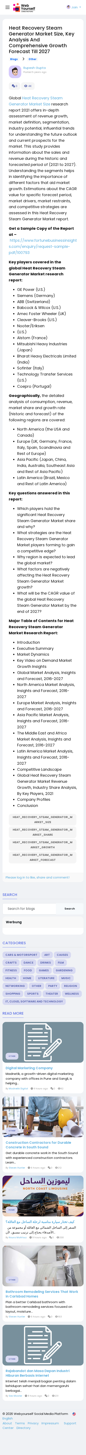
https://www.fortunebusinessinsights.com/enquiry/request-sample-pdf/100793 (43, 246)
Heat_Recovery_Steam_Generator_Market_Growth (42, 844)
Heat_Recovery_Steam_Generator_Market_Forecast (42, 857)
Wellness (72, 994)
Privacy (33, 1423)
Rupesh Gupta (34, 68)
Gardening (64, 970)
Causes (62, 955)
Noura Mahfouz (18, 1237)
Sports (33, 994)
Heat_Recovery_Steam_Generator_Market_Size (42, 819)
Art (47, 955)
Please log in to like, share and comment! (38, 877)
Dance (28, 963)
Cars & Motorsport (21, 955)
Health (10, 978)
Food (28, 970)
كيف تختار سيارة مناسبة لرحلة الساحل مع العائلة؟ (40, 1222)
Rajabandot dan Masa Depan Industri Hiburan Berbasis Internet (38, 1373)
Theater (52, 994)
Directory (23, 1428)
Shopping (12, 994)
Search (69, 909)
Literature (46, 978)
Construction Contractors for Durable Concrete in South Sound (38, 1145)
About (8, 1423)
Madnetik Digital (18, 1088)
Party (52, 986)
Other (33, 59)
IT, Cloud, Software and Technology (34, 1001)
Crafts (11, 963)
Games (44, 970)
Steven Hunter (17, 1167)
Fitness (11, 970)
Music (66, 978)
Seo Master (15, 1395)
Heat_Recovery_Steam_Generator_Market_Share (42, 832)
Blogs (14, 59)
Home (27, 978)
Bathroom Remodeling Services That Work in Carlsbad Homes (42, 1294)
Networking (15, 986)
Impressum (51, 1423)
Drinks (45, 963)
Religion (70, 986)
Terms (20, 1423)
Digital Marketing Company (29, 1068)
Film (61, 963)
